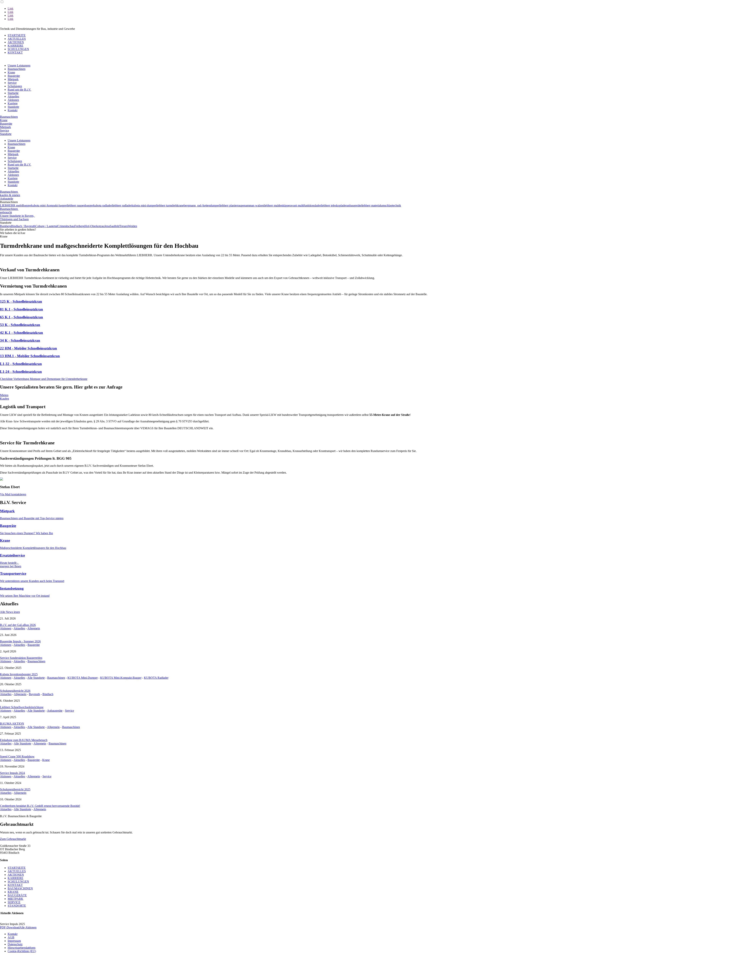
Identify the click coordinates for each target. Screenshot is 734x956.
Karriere (13, 103)
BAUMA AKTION (12, 723)
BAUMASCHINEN (20, 888)
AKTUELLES (17, 38)
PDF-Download (9, 927)
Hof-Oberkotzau (94, 226)
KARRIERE (15, 45)
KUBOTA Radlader (156, 677)
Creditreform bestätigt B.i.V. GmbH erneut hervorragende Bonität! (40, 805)
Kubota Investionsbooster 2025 (19, 674)
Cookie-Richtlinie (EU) (22, 951)
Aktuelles (13, 96)
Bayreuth (34, 694)
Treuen (123, 226)
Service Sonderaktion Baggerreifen (21, 657)
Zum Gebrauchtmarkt (13, 839)
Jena (107, 226)
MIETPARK (15, 898)
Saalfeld (114, 226)
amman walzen (255, 205)
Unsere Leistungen (19, 65)
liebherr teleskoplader (334, 205)
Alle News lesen (10, 612)
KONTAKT (15, 52)
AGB (11, 937)
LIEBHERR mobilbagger (15, 205)
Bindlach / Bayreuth (23, 226)
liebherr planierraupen (232, 205)
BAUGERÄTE (17, 895)
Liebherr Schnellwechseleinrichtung (21, 707)
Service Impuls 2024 (12, 773)
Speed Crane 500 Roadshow (17, 756)
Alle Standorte (36, 677)
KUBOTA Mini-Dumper (82, 677)
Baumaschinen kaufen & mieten (10, 193)
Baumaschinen (16, 69)
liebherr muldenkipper (277, 205)
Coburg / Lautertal (46, 226)
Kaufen (4, 398)
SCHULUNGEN (18, 49)
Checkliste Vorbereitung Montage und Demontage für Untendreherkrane (43, 378)
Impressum (14, 940)
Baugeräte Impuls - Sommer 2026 (20, 641)
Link (10, 8)
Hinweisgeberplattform (21, 947)
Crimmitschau (66, 226)
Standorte (13, 106)
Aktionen (13, 100)
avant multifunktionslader (305, 205)
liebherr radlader (122, 205)
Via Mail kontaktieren (13, 494)
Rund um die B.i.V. (19, 89)
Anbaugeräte (55, 710)
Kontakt (12, 110)
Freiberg (79, 226)
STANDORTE (17, 905)
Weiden (132, 226)
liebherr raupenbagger (80, 205)
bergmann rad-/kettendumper (201, 205)
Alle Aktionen (28, 927)
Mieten (4, 395)
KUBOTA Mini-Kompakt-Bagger (120, 677)
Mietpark (13, 79)
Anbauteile (6, 198)
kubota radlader (102, 205)
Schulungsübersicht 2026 (15, 690)
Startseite (13, 93)
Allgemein (33, 628)
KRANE (13, 891)
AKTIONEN (16, 42)
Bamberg (5, 226)
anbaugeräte (354, 205)
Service (12, 82)
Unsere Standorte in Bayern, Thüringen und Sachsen (17, 217)
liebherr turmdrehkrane (170, 205)
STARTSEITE (17, 35)
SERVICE (14, 902)
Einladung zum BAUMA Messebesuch (23, 740)
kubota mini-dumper (144, 205)
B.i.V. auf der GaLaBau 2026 (18, 625)
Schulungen (15, 86)
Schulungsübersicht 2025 (15, 789)
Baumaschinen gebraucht (9, 210)
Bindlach (47, 694)
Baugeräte (14, 75)
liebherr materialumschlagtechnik (381, 205)
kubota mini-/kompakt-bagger (49, 205)
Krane (11, 72)
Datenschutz (15, 944)
